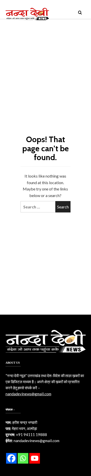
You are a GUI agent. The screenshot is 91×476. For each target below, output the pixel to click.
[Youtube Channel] (34, 458)
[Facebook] (11, 458)
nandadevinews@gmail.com (28, 394)
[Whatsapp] (23, 458)
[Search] (80, 12)
